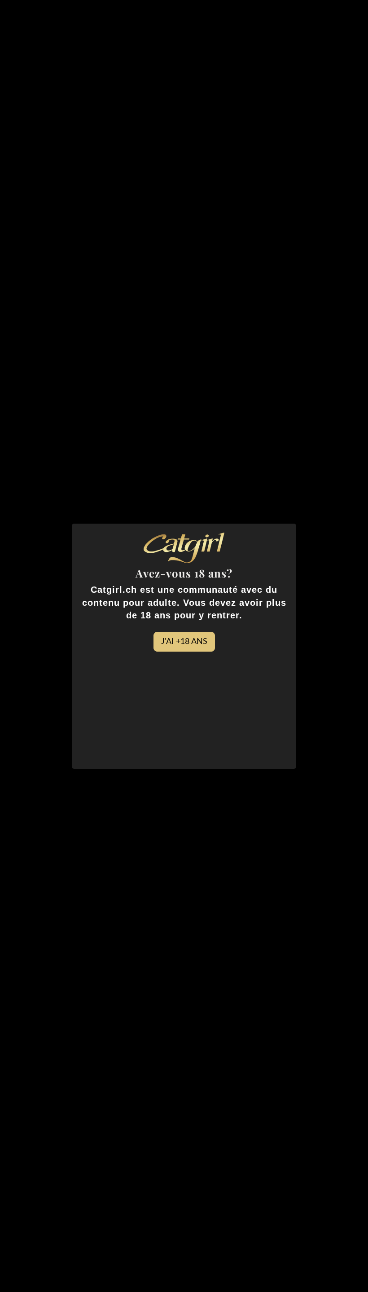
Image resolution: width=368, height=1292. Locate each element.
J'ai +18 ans (184, 641)
